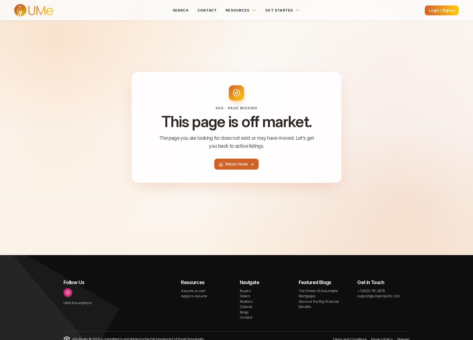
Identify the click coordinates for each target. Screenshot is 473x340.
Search (181, 10)
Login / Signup (441, 10)
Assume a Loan (193, 290)
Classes (246, 306)
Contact (207, 10)
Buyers (245, 290)
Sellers (245, 296)
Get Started (279, 10)
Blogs (244, 312)
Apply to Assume (194, 296)
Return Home (236, 164)
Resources (237, 10)
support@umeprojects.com (378, 296)
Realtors (246, 301)
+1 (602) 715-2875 (371, 290)
